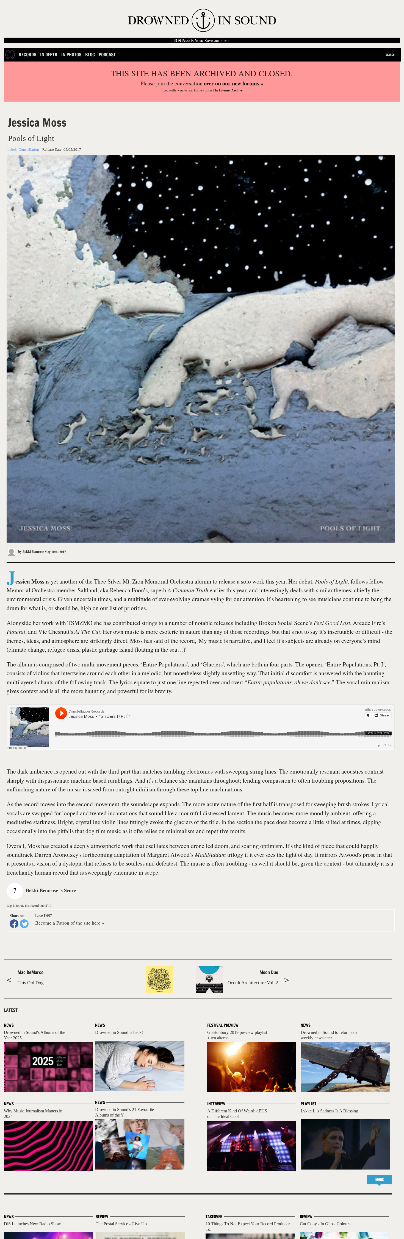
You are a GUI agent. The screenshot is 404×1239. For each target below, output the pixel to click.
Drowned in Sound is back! (119, 1032)
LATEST (11, 1010)
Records (27, 54)
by (31, 551)
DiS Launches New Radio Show (32, 1223)
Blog (90, 54)
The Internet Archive (227, 90)
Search (390, 55)
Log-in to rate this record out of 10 (29, 905)
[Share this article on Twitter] (24, 923)
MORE (379, 1179)
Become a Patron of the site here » (69, 922)
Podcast (107, 54)
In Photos (71, 54)
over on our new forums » (233, 83)
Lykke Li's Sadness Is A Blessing (329, 1111)
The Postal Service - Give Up (121, 1223)
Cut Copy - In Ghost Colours (325, 1223)
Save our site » (202, 40)
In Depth (48, 54)
